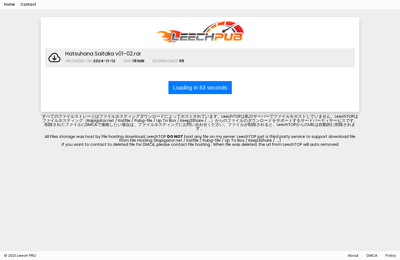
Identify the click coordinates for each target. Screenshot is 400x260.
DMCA (372, 255)
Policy (391, 255)
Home (9, 4)
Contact (28, 4)
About (353, 255)
